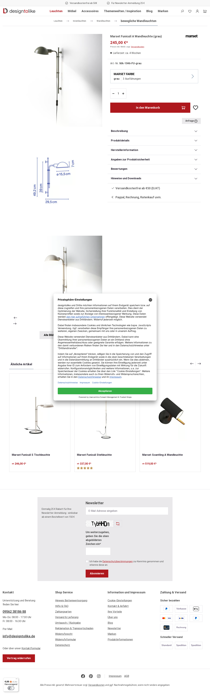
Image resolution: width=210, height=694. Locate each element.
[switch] (11, 688)
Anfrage (189, 120)
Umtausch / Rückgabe (68, 622)
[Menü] (17, 680)
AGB (126, 676)
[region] (56, 186)
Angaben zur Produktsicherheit (130, 159)
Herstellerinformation (124, 150)
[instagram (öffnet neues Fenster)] (99, 676)
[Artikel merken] (194, 107)
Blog (110, 622)
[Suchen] (182, 11)
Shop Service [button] (64, 592)
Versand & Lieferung (66, 617)
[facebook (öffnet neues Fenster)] (83, 676)
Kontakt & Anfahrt (118, 606)
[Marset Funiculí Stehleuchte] (105, 413)
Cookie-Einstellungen (120, 600)
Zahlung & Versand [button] (173, 592)
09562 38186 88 (14, 612)
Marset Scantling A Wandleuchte (162, 454)
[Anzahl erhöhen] (123, 93)
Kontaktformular (30, 648)
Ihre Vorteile (115, 611)
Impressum (115, 676)
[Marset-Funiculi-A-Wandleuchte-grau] (55, 80)
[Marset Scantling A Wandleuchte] (170, 413)
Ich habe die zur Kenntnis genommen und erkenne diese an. (127, 563)
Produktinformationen (120, 639)
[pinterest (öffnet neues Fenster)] (91, 676)
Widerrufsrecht (64, 633)
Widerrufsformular (65, 639)
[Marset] (191, 35)
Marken (112, 633)
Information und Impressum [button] (126, 592)
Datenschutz (62, 645)
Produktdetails (120, 140)
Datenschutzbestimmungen (118, 561)
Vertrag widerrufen (19, 658)
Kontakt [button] (8, 592)
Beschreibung (119, 131)
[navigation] (195, 364)
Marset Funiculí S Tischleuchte (31, 454)
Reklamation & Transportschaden (74, 628)
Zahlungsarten (63, 611)
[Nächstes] (15, 324)
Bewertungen (119, 168)
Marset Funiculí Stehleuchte (94, 454)
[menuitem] (78, 601)
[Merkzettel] (190, 11)
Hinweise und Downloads (126, 178)
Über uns (113, 617)
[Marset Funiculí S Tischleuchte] (40, 413)
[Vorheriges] (15, 318)
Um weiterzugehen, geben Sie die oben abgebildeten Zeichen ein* (97, 538)
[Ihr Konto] (197, 11)
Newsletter (114, 628)
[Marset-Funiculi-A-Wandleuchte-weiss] (55, 282)
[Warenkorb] (205, 11)
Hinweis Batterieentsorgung (71, 600)
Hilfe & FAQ (61, 606)
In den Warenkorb (148, 107)
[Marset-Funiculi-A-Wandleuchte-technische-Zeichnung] (55, 181)
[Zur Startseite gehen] (19, 11)
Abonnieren (97, 573)
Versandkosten (137, 47)
